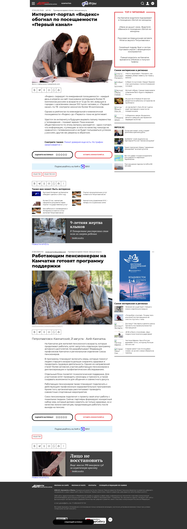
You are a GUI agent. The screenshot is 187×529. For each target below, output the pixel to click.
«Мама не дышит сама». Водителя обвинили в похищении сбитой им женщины (134, 29)
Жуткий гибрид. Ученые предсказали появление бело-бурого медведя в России (140, 92)
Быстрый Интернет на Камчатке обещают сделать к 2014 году (55, 193)
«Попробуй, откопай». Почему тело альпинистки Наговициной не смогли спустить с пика (139, 317)
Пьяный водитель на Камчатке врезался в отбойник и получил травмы (135, 59)
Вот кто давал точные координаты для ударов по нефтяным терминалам (138, 157)
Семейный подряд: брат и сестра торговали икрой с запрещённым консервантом (135, 49)
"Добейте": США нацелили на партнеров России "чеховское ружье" (139, 140)
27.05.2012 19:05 (38, 10)
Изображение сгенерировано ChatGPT (47, 326)
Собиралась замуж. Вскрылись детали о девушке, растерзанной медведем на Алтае (138, 117)
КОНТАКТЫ (92, 485)
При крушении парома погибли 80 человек (138, 165)
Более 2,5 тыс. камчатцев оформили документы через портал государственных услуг (55, 203)
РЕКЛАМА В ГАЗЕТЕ (78, 485)
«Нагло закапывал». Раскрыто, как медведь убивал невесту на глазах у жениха (139, 76)
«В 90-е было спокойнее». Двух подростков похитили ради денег (138, 333)
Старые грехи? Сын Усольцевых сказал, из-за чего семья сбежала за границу (139, 351)
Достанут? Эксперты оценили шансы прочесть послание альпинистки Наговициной (140, 326)
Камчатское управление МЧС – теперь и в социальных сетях (95, 202)
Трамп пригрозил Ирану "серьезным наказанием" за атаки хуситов (139, 148)
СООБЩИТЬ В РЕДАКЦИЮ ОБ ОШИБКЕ (113, 485)
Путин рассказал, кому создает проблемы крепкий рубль (137, 131)
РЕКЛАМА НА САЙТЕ (61, 485)
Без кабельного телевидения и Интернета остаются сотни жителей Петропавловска (55, 211)
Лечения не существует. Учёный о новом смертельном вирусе (138, 308)
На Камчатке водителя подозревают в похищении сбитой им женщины (135, 19)
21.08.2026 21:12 (37, 252)
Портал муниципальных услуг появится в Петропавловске (95, 193)
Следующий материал (73, 522)
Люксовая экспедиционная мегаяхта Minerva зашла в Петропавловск (135, 39)
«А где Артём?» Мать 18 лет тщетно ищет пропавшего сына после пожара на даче (139, 109)
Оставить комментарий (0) (93, 155)
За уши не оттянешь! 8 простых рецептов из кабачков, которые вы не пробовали (140, 101)
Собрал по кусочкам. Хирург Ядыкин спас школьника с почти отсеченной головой (140, 84)
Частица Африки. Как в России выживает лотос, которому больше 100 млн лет (139, 342)
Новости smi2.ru (40, 244)
